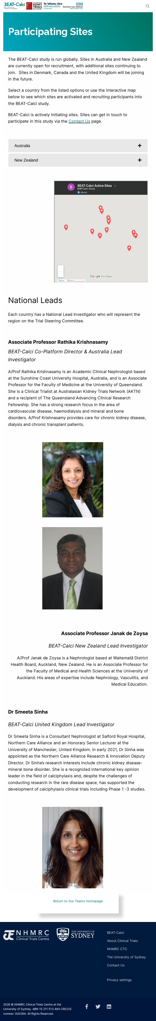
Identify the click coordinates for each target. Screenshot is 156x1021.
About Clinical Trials (122, 941)
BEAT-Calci (115, 933)
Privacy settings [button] (119, 980)
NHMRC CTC (117, 949)
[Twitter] (97, 1006)
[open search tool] (148, 6)
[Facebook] (86, 1006)
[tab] (78, 145)
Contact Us (79, 121)
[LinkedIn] (109, 1006)
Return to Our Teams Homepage (78, 901)
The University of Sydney (126, 957)
